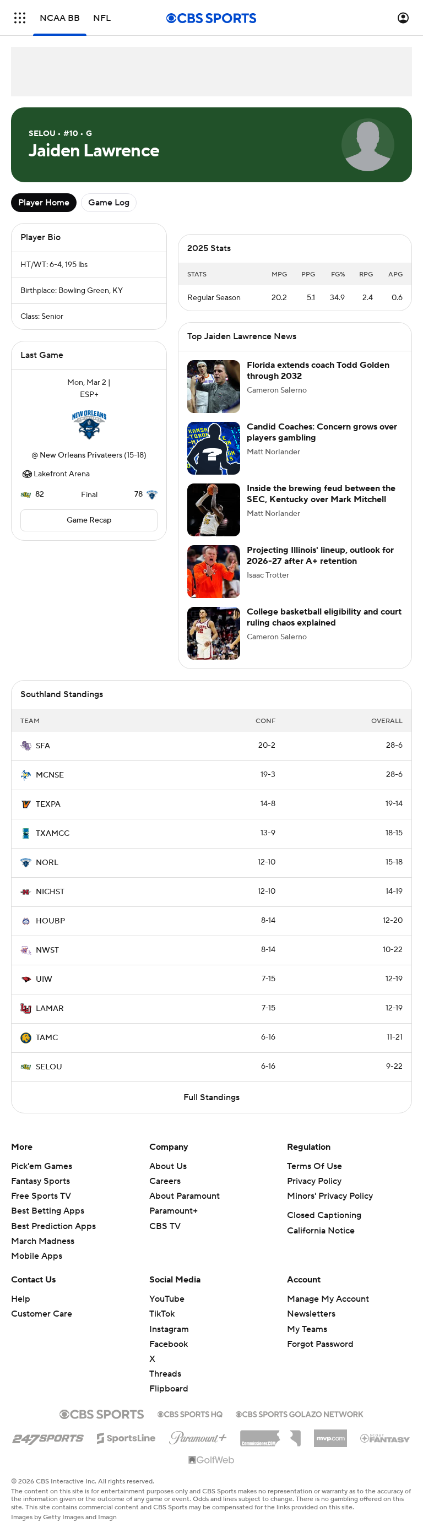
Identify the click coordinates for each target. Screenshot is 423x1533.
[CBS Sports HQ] (190, 1412)
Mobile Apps (36, 1256)
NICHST (50, 892)
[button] (20, 18)
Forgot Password (320, 1344)
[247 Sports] (48, 1436)
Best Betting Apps (47, 1210)
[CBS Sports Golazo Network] (300, 1412)
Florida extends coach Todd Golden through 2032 (318, 370)
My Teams (307, 1329)
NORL (47, 863)
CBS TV (165, 1226)
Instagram (169, 1329)
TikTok (162, 1313)
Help (20, 1298)
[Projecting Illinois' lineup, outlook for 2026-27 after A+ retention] (213, 571)
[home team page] (89, 425)
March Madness (42, 1241)
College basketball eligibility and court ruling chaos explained (324, 617)
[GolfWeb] (211, 1460)
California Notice (321, 1230)
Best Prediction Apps (53, 1226)
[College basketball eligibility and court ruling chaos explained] (213, 633)
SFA (43, 746)
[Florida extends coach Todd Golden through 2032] (213, 386)
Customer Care (41, 1313)
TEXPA (48, 804)
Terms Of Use (314, 1166)
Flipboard (168, 1388)
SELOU (49, 1067)
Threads (165, 1373)
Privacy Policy (314, 1181)
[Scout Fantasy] (385, 1437)
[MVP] (330, 1433)
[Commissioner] (270, 1434)
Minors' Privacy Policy (330, 1196)
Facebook (168, 1344)
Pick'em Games (41, 1166)
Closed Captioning (324, 1215)
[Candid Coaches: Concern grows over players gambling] (213, 448)
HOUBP (50, 921)
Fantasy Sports (40, 1181)
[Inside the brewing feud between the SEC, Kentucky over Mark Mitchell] (213, 509)
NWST (47, 950)
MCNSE (50, 775)
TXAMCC (52, 834)
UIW (44, 980)
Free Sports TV (41, 1196)
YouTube (167, 1298)
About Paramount (184, 1196)
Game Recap (89, 520)
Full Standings (211, 1097)
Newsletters (311, 1313)
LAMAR (50, 1009)
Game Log (108, 202)
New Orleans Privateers (81, 455)
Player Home (43, 202)
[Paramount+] (198, 1435)
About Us (168, 1166)
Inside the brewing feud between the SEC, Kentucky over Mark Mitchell (321, 493)
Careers (165, 1181)
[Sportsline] (126, 1436)
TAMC (47, 1038)
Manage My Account (328, 1298)
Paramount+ (173, 1210)
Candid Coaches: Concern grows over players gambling (322, 432)
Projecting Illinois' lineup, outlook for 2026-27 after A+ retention (320, 555)
